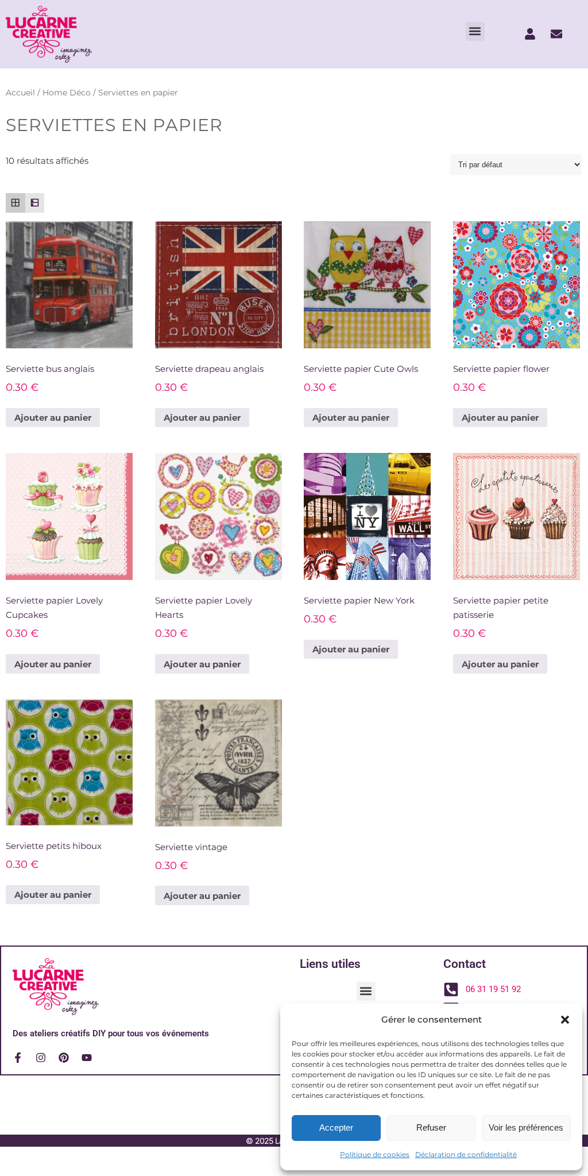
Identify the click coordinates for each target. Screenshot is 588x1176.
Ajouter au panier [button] (52, 417)
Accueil (20, 92)
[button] (565, 1019)
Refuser (431, 1127)
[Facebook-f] (18, 1057)
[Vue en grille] (15, 203)
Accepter (336, 1127)
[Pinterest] (64, 1057)
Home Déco (66, 92)
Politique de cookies (374, 1154)
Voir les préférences (526, 1127)
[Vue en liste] (35, 203)
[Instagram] (41, 1057)
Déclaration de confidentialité (466, 1154)
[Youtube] (87, 1057)
